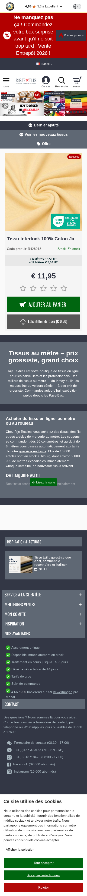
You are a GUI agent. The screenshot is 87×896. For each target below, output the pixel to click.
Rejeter (43, 887)
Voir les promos (74, 35)
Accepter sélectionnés (43, 875)
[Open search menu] (61, 80)
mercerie (38, 436)
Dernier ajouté (46, 125)
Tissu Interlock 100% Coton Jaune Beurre (43, 238)
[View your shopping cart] (77, 80)
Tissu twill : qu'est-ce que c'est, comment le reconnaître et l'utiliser (52, 561)
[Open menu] (6, 80)
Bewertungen (62, 692)
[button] (43, 482)
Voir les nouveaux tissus (46, 134)
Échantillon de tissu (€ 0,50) (47, 321)
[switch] (77, 6)
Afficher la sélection (20, 849)
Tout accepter (44, 863)
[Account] (46, 80)
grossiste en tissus (32, 451)
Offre (46, 144)
